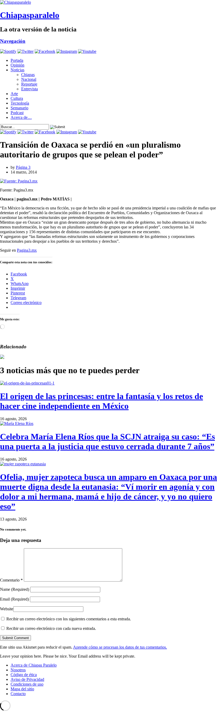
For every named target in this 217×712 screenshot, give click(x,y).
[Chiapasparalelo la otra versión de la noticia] (108, 2)
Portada (17, 60)
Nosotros (18, 670)
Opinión (17, 65)
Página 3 (23, 167)
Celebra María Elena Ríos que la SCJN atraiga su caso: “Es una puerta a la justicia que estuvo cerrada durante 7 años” (107, 441)
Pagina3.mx (27, 250)
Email (14, 599)
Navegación (12, 41)
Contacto (18, 693)
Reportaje (29, 84)
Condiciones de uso (27, 684)
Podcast (17, 112)
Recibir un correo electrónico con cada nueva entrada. (51, 628)
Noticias (17, 70)
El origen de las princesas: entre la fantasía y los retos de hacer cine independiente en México (101, 401)
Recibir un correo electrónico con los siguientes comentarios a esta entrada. (68, 619)
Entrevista (29, 89)
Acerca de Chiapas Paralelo (34, 665)
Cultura (17, 98)
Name (14, 589)
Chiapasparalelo (29, 15)
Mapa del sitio (22, 689)
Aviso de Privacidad (27, 679)
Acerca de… (21, 117)
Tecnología (20, 103)
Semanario (19, 108)
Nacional (28, 79)
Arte (14, 93)
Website (6, 609)
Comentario (11, 580)
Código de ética (24, 674)
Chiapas (28, 74)
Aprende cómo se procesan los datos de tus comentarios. (120, 647)
